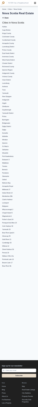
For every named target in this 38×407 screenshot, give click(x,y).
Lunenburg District (8, 46)
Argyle (4, 103)
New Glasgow (6, 96)
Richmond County (8, 66)
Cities (10, 9)
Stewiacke (5, 176)
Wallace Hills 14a (8, 256)
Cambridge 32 (7, 243)
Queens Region (7, 70)
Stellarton (5, 149)
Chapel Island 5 (7, 213)
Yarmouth (5, 93)
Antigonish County (8, 73)
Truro (4, 90)
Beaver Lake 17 (7, 262)
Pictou (4, 116)
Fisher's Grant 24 (7, 219)
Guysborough (6, 110)
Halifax (4, 27)
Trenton (4, 166)
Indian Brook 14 (7, 193)
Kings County (6, 33)
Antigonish (5, 100)
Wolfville (5, 136)
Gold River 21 (6, 239)
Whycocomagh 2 (7, 209)
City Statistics (26, 393)
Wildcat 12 (5, 246)
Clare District (6, 80)
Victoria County (7, 76)
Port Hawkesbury (7, 156)
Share (6, 18)
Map (23, 386)
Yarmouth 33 (6, 229)
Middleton (5, 163)
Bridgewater (6, 123)
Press (4, 393)
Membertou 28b (7, 196)
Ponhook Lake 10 (8, 259)
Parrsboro (5, 173)
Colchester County (8, 36)
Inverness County (8, 56)
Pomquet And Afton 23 (9, 223)
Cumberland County (8, 40)
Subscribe (19, 375)
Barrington (5, 120)
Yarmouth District (7, 113)
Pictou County (6, 50)
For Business (6, 399)
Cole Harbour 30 (7, 226)
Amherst (5, 86)
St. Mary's (5, 146)
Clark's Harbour (7, 199)
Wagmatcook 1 (7, 216)
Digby (4, 130)
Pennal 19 (5, 252)
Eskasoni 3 (6, 159)
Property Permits (27, 396)
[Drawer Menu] (35, 3)
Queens (4, 143)
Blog (3, 389)
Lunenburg (5, 83)
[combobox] (19, 3)
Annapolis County (8, 43)
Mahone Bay (6, 183)
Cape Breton (6, 30)
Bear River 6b (6, 266)
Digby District (6, 126)
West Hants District (8, 60)
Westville (5, 153)
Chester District (7, 63)
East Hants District (8, 53)
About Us (5, 396)
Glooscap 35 (6, 236)
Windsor (5, 139)
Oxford (4, 179)
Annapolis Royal (7, 186)
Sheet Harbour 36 (8, 249)
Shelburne (5, 106)
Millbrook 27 (6, 189)
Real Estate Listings (28, 389)
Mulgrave (5, 206)
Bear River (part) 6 (8, 233)
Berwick (4, 169)
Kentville (5, 133)
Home (4, 9)
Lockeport (5, 203)
